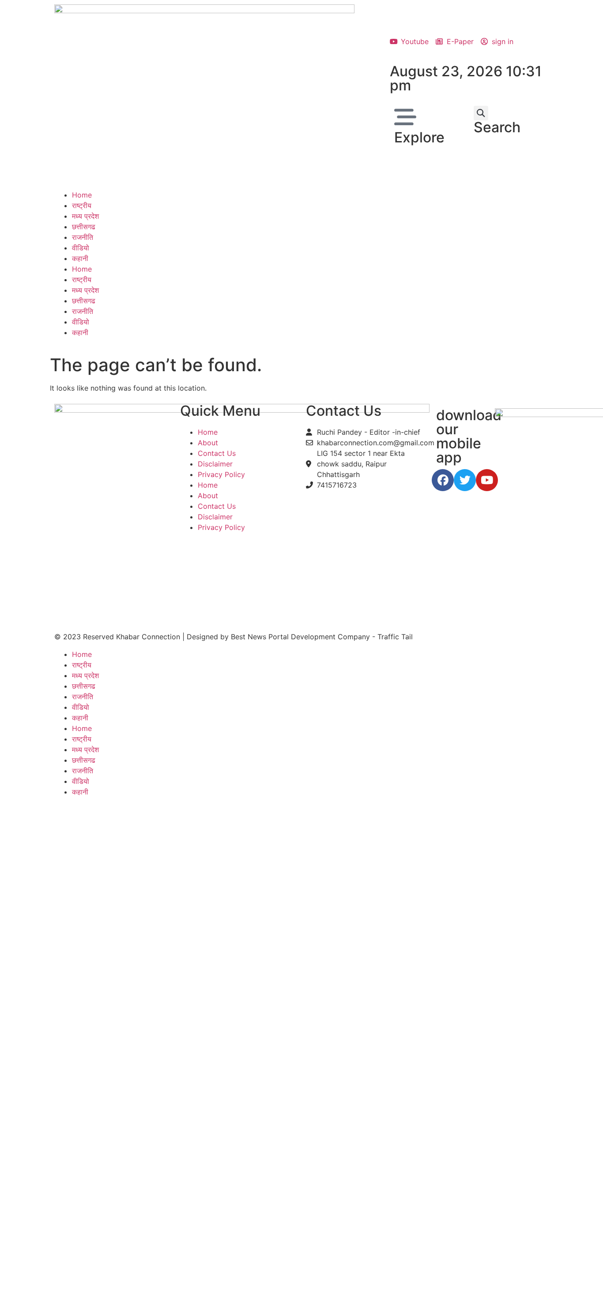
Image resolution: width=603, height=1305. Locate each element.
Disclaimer (215, 463)
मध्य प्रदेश (85, 216)
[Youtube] (487, 480)
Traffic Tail (395, 636)
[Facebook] (443, 480)
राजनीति (82, 237)
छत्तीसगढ (83, 226)
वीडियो (80, 247)
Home (82, 194)
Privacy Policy (221, 474)
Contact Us (217, 453)
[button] (481, 113)
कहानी (80, 258)
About (208, 442)
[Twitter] (465, 480)
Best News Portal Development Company (300, 636)
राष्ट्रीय (81, 205)
